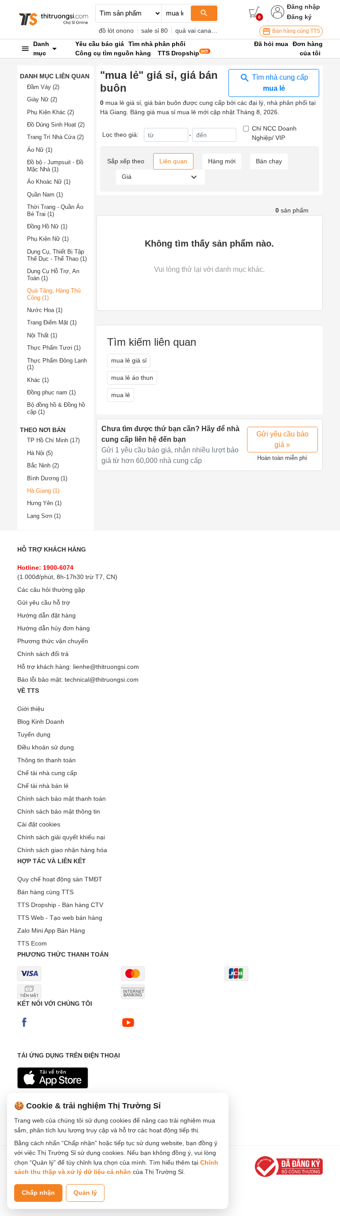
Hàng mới (222, 161)
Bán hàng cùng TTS (295, 31)
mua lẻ (120, 394)
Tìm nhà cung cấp (279, 82)
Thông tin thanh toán (46, 760)
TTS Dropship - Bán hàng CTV (60, 904)
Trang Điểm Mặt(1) (52, 322)
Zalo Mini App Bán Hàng (51, 930)
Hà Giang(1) (43, 490)
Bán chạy (269, 161)
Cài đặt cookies (38, 824)
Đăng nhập (303, 6)
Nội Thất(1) (42, 335)
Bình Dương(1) (47, 478)
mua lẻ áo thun (132, 377)
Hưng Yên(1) (44, 503)
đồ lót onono (116, 30)
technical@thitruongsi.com (102, 679)
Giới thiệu (30, 708)
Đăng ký (299, 16)
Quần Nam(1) (45, 194)
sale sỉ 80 (154, 30)
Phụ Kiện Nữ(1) (48, 238)
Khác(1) (38, 380)
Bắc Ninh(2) (43, 465)
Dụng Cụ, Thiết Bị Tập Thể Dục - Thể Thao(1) (57, 255)
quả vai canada (196, 30)
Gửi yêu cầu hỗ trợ (43, 602)
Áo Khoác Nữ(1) (48, 181)
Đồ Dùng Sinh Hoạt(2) (56, 124)
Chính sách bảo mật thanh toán (61, 798)
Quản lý (85, 1192)
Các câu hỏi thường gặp (51, 589)
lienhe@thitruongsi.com (106, 666)
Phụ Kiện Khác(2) (50, 112)
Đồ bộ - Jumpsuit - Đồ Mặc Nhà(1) (55, 166)
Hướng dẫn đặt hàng (46, 615)
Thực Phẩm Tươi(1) (54, 347)
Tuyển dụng (33, 734)
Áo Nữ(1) (39, 150)
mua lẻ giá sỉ (129, 360)
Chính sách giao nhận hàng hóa (62, 849)
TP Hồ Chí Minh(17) (53, 440)
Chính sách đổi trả (43, 653)
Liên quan (173, 161)
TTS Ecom (32, 943)
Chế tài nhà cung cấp (47, 772)
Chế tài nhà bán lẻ (43, 785)
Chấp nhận (38, 1192)
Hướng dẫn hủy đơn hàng (53, 628)
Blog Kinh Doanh (40, 721)
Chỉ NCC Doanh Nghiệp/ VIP (274, 133)
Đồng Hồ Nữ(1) (47, 226)
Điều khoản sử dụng (45, 747)
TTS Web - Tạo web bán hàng (59, 917)
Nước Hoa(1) (44, 310)
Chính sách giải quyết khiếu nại (61, 837)
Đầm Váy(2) (43, 87)
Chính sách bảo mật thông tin (58, 811)
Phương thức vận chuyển (52, 641)
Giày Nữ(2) (42, 99)
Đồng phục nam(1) (51, 392)
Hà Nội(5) (40, 453)
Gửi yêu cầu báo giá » (282, 439)
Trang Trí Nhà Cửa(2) (55, 137)
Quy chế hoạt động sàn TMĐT (59, 879)
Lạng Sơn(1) (44, 516)
